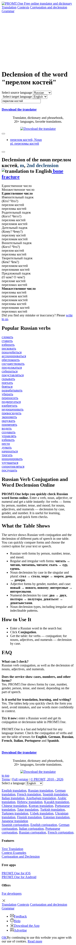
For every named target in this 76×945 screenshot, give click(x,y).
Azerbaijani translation (41, 798)
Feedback (20, 916)
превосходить (11, 413)
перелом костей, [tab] (26, 141)
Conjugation (48, 7)
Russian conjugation (32, 832)
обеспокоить (11, 360)
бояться (7, 386)
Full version (20, 779)
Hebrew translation (29, 802)
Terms (6, 779)
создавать (8, 432)
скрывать (8, 379)
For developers (12, 893)
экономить (9, 417)
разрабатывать (12, 390)
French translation (29, 794)
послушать (9, 470)
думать (7, 447)
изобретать (9, 405)
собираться (10, 371)
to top (5, 775)
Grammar (8, 11)
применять (9, 424)
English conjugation (43, 825)
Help (17, 921)
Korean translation (41, 806)
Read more (35, 941)
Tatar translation (27, 809)
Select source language (17, 92)
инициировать (12, 459)
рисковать (9, 348)
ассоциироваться (14, 356)
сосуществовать (13, 363)
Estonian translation (56, 817)
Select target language (17, 96)
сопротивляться (13, 466)
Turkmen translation (15, 813)
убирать (7, 394)
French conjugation (60, 832)
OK (4, 937)
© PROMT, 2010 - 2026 (46, 779)
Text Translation (12, 849)
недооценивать (12, 409)
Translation (9, 7)
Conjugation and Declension (21, 856)
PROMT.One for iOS (16, 873)
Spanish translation (55, 794)
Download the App (26, 925)
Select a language (13, 783)
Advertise (20, 930)
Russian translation (40, 790)
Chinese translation (14, 806)
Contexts (23, 7)
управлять (9, 436)
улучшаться (10, 462)
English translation (14, 790)
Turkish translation (52, 809)
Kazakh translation (56, 802)
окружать (8, 421)
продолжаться (12, 367)
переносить (10, 398)
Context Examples (14, 852)
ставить (7, 341)
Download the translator (19, 109)
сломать (7, 337)
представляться (13, 375)
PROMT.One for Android (19, 877)
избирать (8, 344)
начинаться (10, 451)
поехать (7, 383)
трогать (7, 455)
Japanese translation (15, 821)
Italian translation (13, 798)
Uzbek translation (41, 813)
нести (6, 443)
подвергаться (11, 402)
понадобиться (12, 352)
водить (7, 428)
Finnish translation (29, 817)
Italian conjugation (31, 828)
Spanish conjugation (15, 825)
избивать (8, 440)
